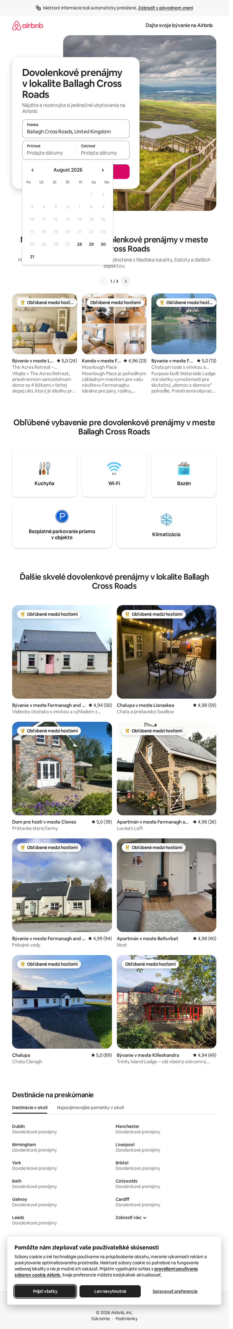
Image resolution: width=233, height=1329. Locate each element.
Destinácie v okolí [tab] (29, 1107)
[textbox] (49, 152)
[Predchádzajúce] (103, 281)
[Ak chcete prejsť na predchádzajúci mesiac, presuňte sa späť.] (33, 170)
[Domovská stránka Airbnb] (27, 25)
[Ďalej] (125, 281)
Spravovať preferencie (175, 1291)
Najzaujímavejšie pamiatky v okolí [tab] (90, 1107)
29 (91, 244)
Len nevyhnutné (110, 1291)
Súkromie (100, 1318)
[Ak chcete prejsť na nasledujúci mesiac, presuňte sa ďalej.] (102, 170)
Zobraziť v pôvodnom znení (165, 8)
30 (103, 244)
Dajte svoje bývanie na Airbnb (179, 25)
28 (79, 244)
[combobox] (76, 131)
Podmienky (126, 1318)
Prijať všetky (45, 1291)
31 (32, 256)
